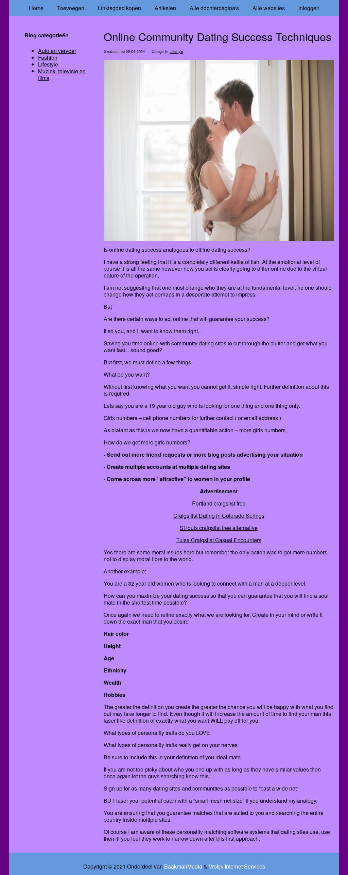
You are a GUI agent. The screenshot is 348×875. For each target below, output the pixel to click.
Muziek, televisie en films (62, 74)
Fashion (47, 57)
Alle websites (269, 8)
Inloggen (308, 8)
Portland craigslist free (219, 503)
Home (36, 8)
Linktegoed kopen (119, 8)
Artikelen (165, 8)
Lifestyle (176, 51)
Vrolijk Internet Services (237, 866)
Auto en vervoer (57, 51)
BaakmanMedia (183, 866)
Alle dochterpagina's (214, 8)
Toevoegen (70, 8)
